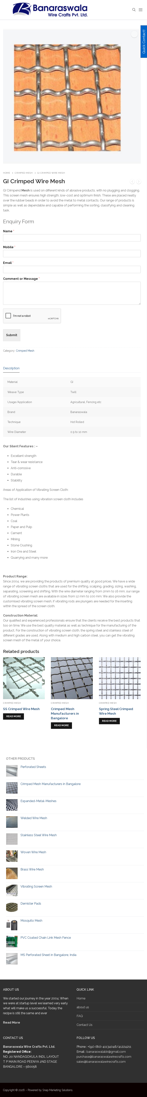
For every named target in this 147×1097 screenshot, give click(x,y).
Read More (11, 1022)
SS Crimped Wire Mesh (21, 709)
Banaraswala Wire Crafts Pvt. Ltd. (29, 1047)
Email (8, 263)
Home (6, 173)
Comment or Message (21, 279)
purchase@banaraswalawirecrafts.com (104, 1056)
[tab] (11, 368)
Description (11, 368)
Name (8, 231)
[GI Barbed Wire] (138, 182)
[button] (134, 34)
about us (83, 1007)
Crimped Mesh (24, 173)
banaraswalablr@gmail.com (106, 1051)
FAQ (80, 1016)
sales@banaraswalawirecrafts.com (101, 1061)
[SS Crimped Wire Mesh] (132, 182)
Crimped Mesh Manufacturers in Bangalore (65, 713)
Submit (11, 335)
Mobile (9, 247)
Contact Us (84, 1025)
